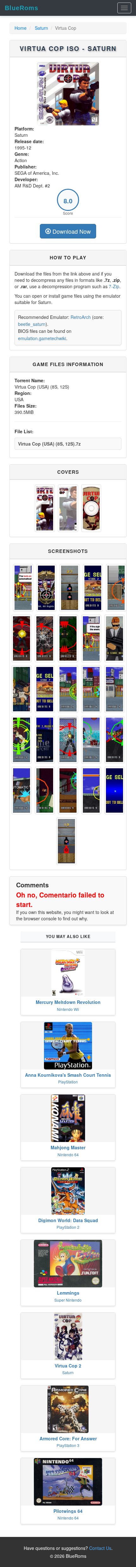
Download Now (71, 231)
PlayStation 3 (68, 1445)
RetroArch (81, 317)
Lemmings (68, 1293)
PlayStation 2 (68, 1227)
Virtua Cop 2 (68, 1365)
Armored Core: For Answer (68, 1438)
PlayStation (68, 1081)
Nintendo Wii (68, 1009)
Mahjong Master (68, 1147)
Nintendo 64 (68, 1154)
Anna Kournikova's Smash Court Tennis (68, 1075)
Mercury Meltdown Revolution (68, 1002)
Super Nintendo (68, 1300)
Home (21, 28)
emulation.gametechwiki (42, 338)
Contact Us (100, 1548)
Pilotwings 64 (68, 1511)
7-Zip (114, 286)
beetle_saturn (32, 324)
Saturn (41, 28)
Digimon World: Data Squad (68, 1220)
